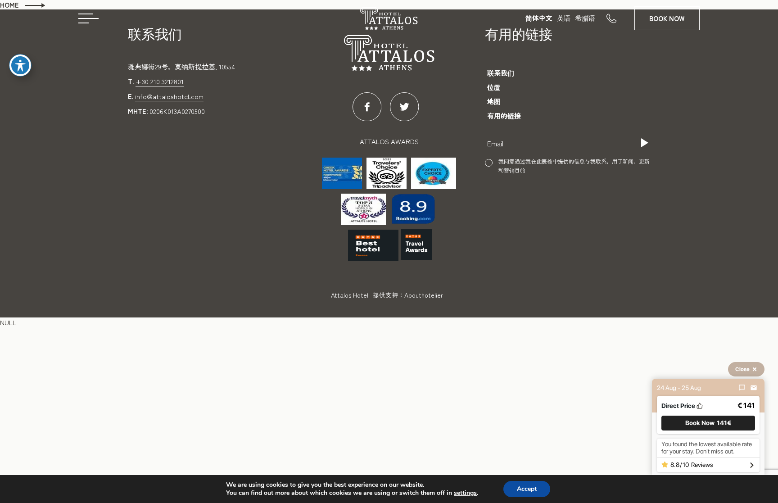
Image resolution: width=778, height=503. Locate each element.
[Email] (754, 387)
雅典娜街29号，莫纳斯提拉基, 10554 (181, 66)
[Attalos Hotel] (389, 21)
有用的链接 (504, 115)
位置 (494, 87)
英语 (563, 18)
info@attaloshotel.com (169, 96)
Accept (527, 489)
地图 (494, 101)
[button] (708, 423)
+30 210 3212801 (160, 81)
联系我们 (500, 72)
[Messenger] (742, 387)
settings (465, 493)
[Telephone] (620, 18)
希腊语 (585, 18)
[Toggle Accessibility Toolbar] (20, 65)
